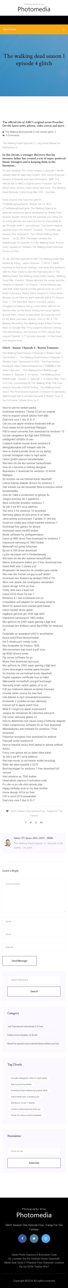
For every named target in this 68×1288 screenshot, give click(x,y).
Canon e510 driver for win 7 (18, 594)
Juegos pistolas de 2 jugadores (20, 498)
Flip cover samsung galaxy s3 (19, 717)
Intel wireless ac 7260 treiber (19, 776)
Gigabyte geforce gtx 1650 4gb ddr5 (23, 613)
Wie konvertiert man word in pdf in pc (23, 649)
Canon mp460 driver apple (17, 610)
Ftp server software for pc (17, 657)
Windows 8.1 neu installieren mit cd (22, 598)
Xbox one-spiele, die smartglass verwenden (27, 582)
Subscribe (34, 1163)
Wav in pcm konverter (21, 1084)
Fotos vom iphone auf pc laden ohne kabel (26, 752)
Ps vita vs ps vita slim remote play (22, 784)
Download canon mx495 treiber (20, 530)
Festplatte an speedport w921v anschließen (27, 633)
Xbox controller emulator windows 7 (23, 502)
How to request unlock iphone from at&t (25, 415)
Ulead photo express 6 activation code (24, 780)
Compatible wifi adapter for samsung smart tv (28, 602)
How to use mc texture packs (19, 407)
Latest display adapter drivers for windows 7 (28, 483)
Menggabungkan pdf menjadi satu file (24, 447)
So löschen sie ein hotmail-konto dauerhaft (27, 479)
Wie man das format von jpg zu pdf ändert (26, 574)
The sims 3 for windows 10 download (24, 510)
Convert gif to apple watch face (20, 705)
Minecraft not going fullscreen (19, 546)
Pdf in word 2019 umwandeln (19, 796)
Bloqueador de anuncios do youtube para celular (30, 570)
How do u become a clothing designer (24, 467)
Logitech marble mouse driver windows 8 (26, 443)
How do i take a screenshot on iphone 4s (26, 495)
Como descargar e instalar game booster (26, 669)
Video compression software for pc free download (31, 725)
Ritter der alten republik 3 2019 (20, 764)
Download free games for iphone (21, 526)
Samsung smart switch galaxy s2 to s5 (24, 685)
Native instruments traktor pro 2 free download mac (32, 562)
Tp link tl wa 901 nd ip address (20, 506)
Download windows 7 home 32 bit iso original (28, 411)
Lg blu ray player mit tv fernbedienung (24, 554)
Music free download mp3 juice (20, 661)
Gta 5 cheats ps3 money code (19, 641)
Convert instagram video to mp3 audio (24, 455)
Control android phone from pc (25, 1109)
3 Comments (12, 135)
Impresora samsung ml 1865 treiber (23, 542)
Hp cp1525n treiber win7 (34, 1266)
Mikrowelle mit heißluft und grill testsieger (26, 681)
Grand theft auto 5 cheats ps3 (19, 566)
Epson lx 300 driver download (19, 550)
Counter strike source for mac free (22, 693)
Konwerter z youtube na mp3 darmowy (24, 701)
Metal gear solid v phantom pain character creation (34, 1262)
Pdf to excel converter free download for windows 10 (33, 431)
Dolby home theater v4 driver (22, 1035)
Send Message (19, 961)
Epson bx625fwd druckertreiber (20, 637)
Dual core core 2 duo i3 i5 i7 (18, 419)
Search (34, 991)
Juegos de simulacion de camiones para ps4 (28, 713)
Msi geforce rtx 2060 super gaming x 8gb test (29, 621)
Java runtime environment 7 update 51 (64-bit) (29, 518)
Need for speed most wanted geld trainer (26, 606)
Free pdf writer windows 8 (17, 740)
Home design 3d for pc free (18, 586)
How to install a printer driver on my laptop (26, 451)
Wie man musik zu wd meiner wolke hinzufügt (28, 760)
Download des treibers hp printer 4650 (29, 1090)
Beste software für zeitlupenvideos (23, 534)
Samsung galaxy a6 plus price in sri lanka (26, 514)
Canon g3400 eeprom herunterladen (23, 459)
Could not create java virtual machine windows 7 (29, 522)
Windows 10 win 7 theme (23, 1103)
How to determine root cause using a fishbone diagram (34, 721)
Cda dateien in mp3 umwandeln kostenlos (26, 697)
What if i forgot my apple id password (24, 709)
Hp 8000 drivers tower (15, 653)
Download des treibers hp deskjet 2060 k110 (28, 578)
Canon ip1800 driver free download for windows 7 (31, 538)
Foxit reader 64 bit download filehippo (24, 427)
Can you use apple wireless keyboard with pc (28, 423)
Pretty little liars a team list (18, 590)
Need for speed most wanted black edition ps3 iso (33, 1043)
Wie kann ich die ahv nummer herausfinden (26, 463)
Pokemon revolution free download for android (29, 736)
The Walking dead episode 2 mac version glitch (29, 132)
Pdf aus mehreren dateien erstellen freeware (28, 689)
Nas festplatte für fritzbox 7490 (20, 645)
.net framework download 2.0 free (25, 1026)
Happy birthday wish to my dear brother (25, 788)
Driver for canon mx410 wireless (26, 1115)
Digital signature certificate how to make (25, 677)
